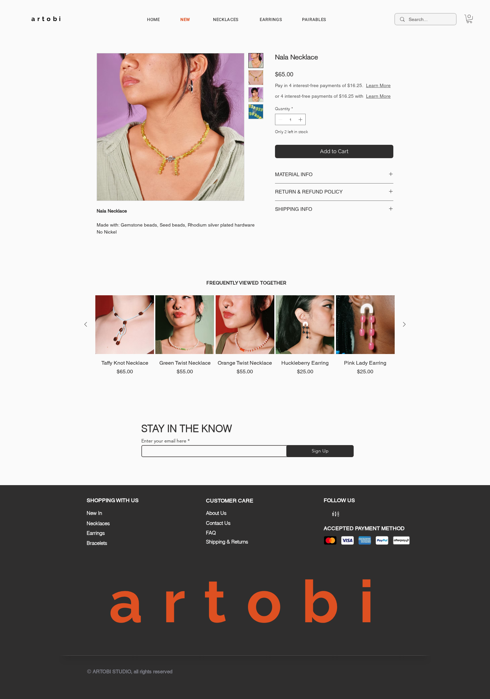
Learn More (378, 85)
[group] (245, 347)
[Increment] (301, 126)
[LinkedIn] (327, 514)
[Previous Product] (86, 324)
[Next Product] (404, 324)
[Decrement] (279, 126)
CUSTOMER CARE (229, 500)
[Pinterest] (335, 514)
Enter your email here (163, 440)
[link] (469, 19)
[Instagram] (344, 513)
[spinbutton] (290, 126)
